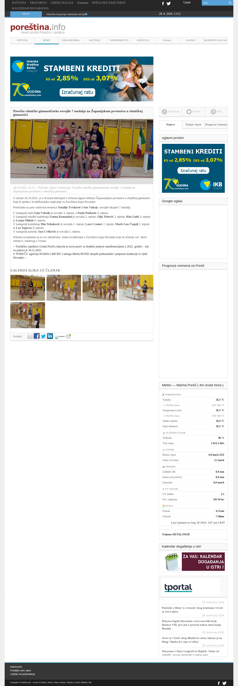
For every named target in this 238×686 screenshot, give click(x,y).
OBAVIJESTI (38, 2)
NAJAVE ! (191, 40)
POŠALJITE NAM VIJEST (109, 2)
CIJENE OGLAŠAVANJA (22, 674)
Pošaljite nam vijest (20, 670)
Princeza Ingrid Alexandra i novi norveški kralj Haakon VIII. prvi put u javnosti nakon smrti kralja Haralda (191, 614)
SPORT (46, 40)
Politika (167, 40)
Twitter (168, 3)
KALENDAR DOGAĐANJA (30, 8)
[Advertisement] (193, 233)
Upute (187, 2)
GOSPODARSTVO (119, 40)
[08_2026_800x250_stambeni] (81, 78)
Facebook (162, 3)
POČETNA (19, 2)
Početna (43, 187)
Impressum (16, 666)
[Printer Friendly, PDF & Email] (68, 336)
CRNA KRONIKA (71, 40)
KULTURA (94, 40)
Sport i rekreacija (60, 187)
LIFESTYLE (143, 40)
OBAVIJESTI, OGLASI (215, 40)
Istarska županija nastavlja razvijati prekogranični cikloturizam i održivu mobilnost (94, 14)
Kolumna (82, 2)
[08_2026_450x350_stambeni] (193, 168)
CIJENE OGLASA (62, 2)
